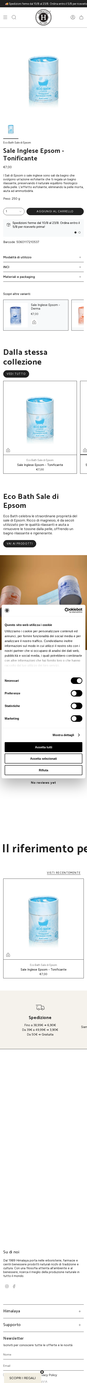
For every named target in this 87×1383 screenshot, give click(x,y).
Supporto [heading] (12, 1325)
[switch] (76, 693)
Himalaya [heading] (11, 1311)
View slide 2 (80, 232)
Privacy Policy (47, 1375)
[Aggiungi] (34, 322)
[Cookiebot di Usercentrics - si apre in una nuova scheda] (64, 610)
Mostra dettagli (63, 735)
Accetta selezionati (43, 758)
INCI (6, 267)
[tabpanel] (43, 792)
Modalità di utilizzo (17, 257)
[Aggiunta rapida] (8, 450)
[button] (14, 17)
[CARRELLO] (81, 17)
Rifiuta (43, 770)
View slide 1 (75, 232)
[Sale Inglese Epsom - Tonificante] (40, 418)
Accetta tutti (43, 747)
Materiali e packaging (19, 277)
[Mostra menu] (5, 17)
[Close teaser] (42, 1372)
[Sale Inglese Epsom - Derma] (15, 315)
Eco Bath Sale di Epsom (17, 142)
